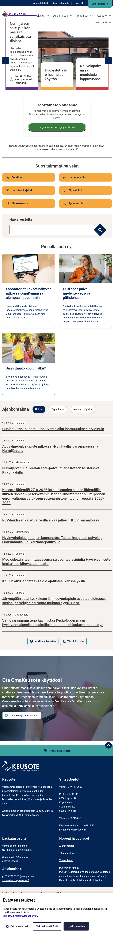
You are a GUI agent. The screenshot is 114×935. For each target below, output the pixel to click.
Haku (76, 3)
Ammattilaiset (40, 3)
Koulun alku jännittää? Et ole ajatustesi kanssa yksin (43, 581)
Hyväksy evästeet (76, 926)
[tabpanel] (57, 531)
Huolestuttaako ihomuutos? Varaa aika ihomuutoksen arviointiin (53, 429)
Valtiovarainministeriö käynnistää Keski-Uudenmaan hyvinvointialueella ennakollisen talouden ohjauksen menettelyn (52, 622)
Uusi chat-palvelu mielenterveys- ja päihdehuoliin (76, 293)
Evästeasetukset (19, 926)
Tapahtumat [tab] (58, 409)
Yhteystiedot (66, 860)
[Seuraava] (108, 60)
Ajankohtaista (66, 845)
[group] (57, 61)
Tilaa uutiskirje (67, 853)
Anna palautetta (61, 3)
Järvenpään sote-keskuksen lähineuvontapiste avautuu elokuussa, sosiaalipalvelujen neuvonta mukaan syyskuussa (54, 601)
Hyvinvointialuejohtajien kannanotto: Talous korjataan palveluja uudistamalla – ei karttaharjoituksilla (52, 540)
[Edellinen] (5, 60)
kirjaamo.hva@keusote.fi (72, 829)
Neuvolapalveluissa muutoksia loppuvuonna (91, 72)
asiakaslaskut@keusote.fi (15, 880)
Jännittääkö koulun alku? (26, 368)
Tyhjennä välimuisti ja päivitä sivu (57, 127)
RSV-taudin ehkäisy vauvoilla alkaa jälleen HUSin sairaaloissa (50, 520)
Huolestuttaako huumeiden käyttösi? (56, 74)
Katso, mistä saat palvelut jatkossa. (23, 79)
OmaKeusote (98, 3)
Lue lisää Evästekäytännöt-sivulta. (21, 916)
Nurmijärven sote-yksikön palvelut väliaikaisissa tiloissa (20, 32)
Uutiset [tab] (39, 409)
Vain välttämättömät (47, 926)
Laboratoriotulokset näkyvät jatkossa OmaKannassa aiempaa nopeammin (28, 293)
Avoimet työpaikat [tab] (83, 409)
